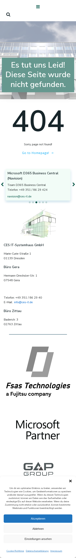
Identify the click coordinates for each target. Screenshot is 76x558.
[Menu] (38, 7)
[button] (70, 481)
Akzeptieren (38, 518)
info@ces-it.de (23, 302)
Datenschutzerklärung (37, 551)
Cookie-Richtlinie (15, 551)
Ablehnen (38, 528)
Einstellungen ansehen (38, 538)
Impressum (56, 551)
